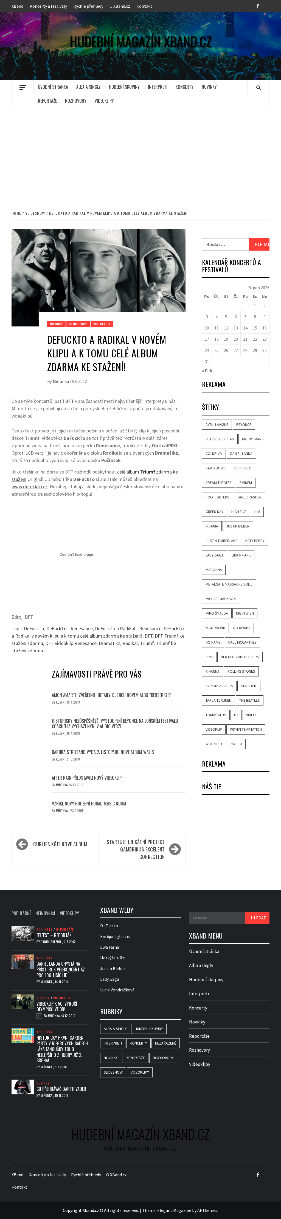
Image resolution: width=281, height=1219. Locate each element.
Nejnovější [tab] (45, 913)
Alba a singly (88, 87)
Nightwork (215, 627)
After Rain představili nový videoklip (87, 778)
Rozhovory (75, 100)
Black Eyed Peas (220, 439)
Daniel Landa (241, 453)
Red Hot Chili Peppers (240, 656)
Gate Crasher (249, 497)
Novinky (209, 87)
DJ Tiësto (109, 925)
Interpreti (157, 87)
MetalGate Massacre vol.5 (229, 584)
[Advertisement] (140, 153)
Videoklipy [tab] (69, 913)
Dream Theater (219, 482)
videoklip (214, 729)
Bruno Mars (253, 439)
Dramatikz (109, 643)
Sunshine (249, 685)
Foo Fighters (217, 497)
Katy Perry (255, 540)
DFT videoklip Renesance (71, 643)
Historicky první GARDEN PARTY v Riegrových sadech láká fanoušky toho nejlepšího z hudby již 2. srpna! (62, 1049)
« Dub (207, 370)
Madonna (214, 569)
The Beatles (249, 700)
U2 (236, 714)
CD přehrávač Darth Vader (61, 1089)
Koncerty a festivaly (48, 6)
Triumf (147, 643)
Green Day (214, 511)
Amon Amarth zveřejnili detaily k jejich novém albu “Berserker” (112, 695)
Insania (212, 526)
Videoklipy (104, 100)
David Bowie (216, 468)
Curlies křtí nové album (60, 844)
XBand (17, 6)
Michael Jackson (221, 598)
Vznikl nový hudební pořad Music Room (89, 803)
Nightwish (245, 613)
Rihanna (213, 671)
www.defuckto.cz (29, 486)
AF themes (207, 1210)
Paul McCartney (242, 642)
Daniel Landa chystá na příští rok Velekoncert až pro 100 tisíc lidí (60, 969)
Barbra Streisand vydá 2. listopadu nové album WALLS (103, 752)
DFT (149, 636)
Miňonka (61, 381)
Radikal (130, 643)
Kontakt (144, 6)
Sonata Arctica (219, 685)
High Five (238, 511)
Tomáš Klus (216, 714)
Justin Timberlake (221, 540)
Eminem (246, 482)
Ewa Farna (109, 947)
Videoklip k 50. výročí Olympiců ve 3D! (56, 1006)
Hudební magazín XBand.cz (141, 41)
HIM (257, 511)
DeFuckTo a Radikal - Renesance (128, 628)
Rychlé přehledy (88, 6)
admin (60, 702)
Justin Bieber (237, 526)
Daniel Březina (51, 941)
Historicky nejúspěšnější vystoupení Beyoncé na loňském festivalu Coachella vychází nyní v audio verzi (115, 724)
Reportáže (47, 100)
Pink (209, 656)
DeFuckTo (34, 628)
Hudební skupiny (124, 87)
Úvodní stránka (53, 87)
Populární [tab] (21, 913)
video (251, 714)
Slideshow (78, 324)
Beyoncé (243, 424)
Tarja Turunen (218, 700)
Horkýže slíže (112, 957)
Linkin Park (241, 555)
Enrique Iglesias (115, 936)
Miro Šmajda (217, 613)
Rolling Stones (241, 671)
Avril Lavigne (217, 424)
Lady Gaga (215, 555)
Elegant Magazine (174, 1210)
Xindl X (236, 743)
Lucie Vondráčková (117, 990)
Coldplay (214, 453)
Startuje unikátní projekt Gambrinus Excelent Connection (136, 849)
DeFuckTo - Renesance (69, 628)
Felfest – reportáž (53, 935)
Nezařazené (165, 1043)
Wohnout (214, 743)
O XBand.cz (119, 6)
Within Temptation (246, 729)
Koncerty (184, 87)
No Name (213, 642)
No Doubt (241, 627)
